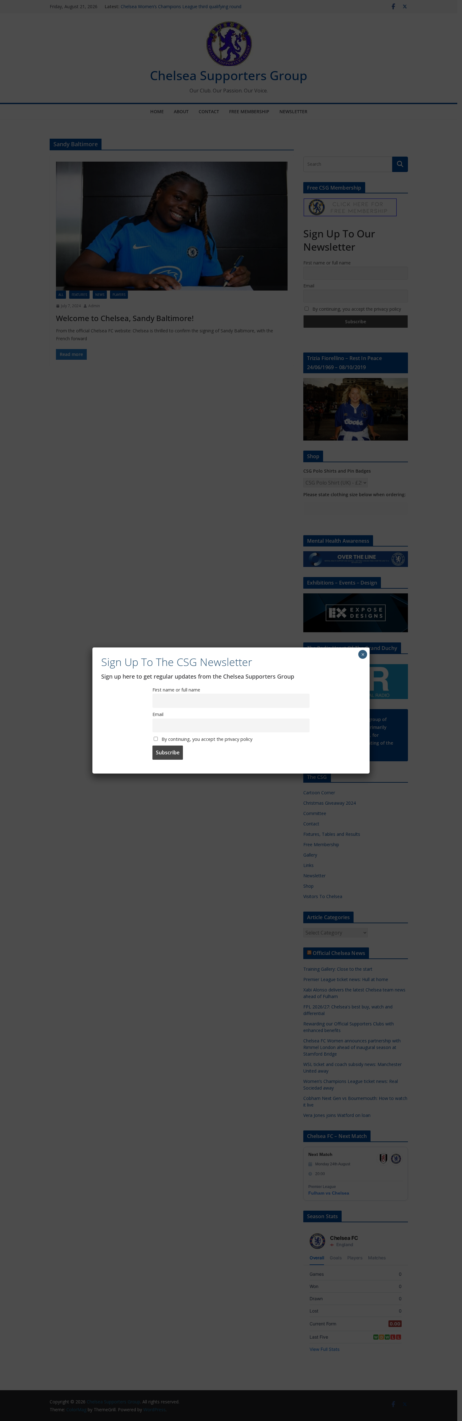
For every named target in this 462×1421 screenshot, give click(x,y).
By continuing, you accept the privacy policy (206, 739)
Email (157, 714)
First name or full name (176, 690)
